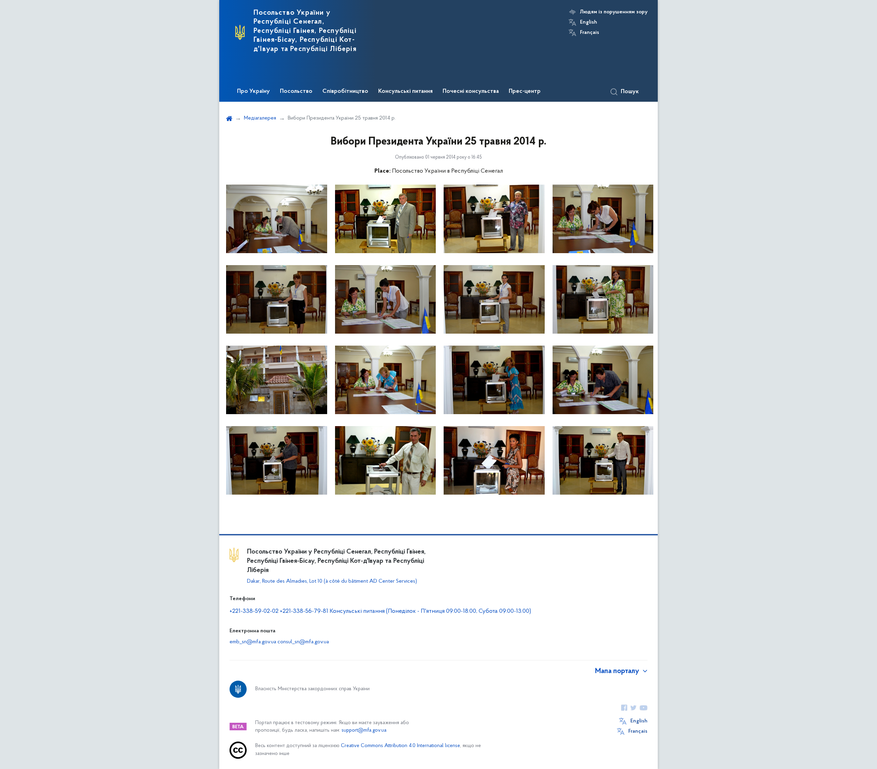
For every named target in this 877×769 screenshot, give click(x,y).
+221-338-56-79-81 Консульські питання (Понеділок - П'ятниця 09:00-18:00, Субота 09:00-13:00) (405, 611)
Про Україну (253, 91)
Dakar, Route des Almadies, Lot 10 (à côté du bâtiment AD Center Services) (332, 581)
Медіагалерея (260, 118)
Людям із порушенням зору (613, 12)
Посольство (296, 91)
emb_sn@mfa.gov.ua (253, 642)
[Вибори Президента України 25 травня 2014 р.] (276, 219)
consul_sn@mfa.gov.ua (303, 642)
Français (589, 32)
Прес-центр (525, 91)
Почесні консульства (471, 91)
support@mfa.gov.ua (364, 730)
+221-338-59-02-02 (254, 611)
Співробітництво (345, 91)
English (588, 22)
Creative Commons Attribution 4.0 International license (400, 745)
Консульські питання (405, 91)
